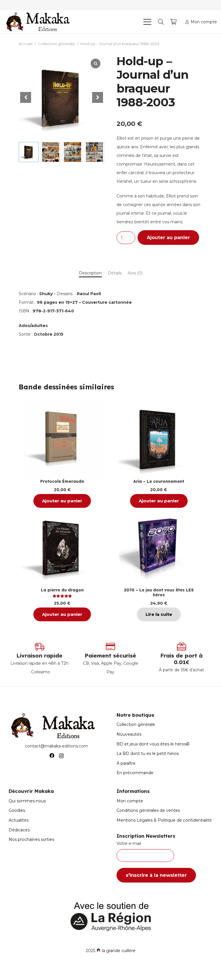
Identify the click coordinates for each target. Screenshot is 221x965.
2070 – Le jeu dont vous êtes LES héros (159, 592)
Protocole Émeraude (62, 481)
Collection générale (56, 44)
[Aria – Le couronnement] (158, 438)
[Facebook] (51, 755)
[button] (147, 22)
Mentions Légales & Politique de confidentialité (164, 820)
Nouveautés (129, 734)
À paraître (126, 763)
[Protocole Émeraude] (62, 438)
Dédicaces (19, 830)
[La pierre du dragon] (62, 547)
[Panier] (173, 21)
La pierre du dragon (62, 590)
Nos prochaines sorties (31, 839)
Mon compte (130, 800)
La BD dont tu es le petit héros (148, 753)
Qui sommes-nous (27, 800)
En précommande (135, 772)
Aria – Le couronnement (158, 481)
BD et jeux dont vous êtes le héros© (153, 744)
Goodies (17, 810)
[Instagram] (61, 755)
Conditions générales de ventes (148, 810)
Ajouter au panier (168, 237)
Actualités (18, 820)
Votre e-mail (129, 843)
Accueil (26, 44)
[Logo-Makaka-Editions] (39, 22)
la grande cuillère (119, 950)
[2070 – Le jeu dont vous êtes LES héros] (158, 547)
